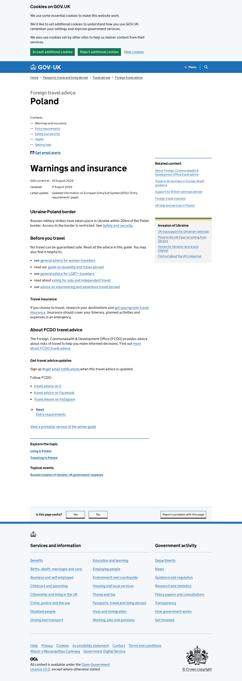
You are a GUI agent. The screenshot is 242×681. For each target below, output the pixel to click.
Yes (79, 514)
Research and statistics (173, 586)
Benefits (36, 560)
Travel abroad (101, 77)
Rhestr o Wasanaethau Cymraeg (55, 651)
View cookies (134, 52)
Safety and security (47, 134)
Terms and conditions (145, 645)
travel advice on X (47, 386)
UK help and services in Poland (175, 205)
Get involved (164, 620)
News (159, 569)
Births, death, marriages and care (56, 569)
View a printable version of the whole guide (63, 426)
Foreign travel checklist (170, 198)
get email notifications (63, 369)
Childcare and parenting (49, 586)
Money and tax (104, 594)
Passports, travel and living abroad (65, 77)
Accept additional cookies (53, 52)
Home (34, 77)
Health (39, 139)
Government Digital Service (104, 651)
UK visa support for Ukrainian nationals (183, 231)
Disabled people (43, 611)
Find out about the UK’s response (179, 256)
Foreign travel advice (129, 77)
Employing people (106, 569)
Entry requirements (47, 128)
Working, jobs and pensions (114, 620)
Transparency (165, 603)
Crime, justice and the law (50, 603)
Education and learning (110, 560)
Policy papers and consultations (179, 594)
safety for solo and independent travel (81, 280)
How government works (173, 611)
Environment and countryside (115, 577)
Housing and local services (113, 586)
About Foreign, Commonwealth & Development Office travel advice (177, 172)
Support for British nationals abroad (178, 191)
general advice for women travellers (67, 260)
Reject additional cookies (99, 52)
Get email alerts (48, 153)
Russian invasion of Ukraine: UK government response (66, 475)
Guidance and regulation (174, 577)
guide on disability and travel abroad (76, 267)
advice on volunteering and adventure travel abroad (80, 287)
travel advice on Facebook (54, 392)
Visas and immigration (109, 611)
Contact (118, 645)
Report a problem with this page (183, 514)
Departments (165, 560)
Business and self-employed (51, 577)
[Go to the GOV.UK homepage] (45, 67)
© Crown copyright (197, 669)
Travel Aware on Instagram (54, 399)
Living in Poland (40, 451)
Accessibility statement (90, 645)
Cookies (62, 645)
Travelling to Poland (43, 458)
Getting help (43, 144)
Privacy (47, 645)
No (102, 514)
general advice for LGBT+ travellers (67, 273)
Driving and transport (46, 620)
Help (34, 645)
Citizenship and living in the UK (54, 594)
